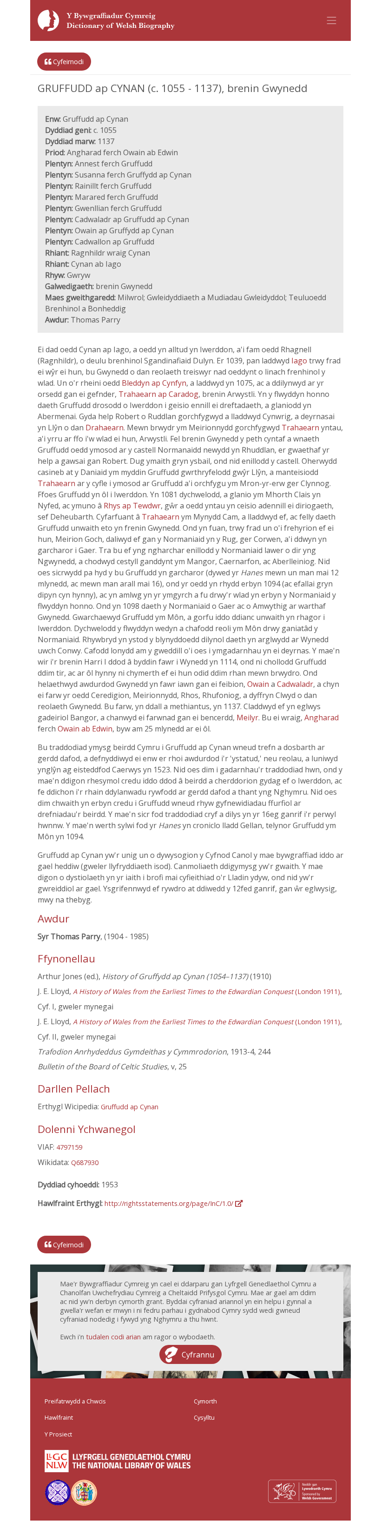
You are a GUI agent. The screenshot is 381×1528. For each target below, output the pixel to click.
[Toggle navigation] (332, 20)
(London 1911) (206, 991)
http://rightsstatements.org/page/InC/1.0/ (170, 1203)
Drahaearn (104, 427)
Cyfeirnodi (67, 61)
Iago (300, 361)
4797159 (69, 1147)
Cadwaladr (295, 684)
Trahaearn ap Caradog (158, 394)
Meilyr (247, 717)
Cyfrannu (198, 1354)
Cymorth (205, 1401)
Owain (259, 684)
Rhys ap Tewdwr (132, 506)
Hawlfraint (59, 1417)
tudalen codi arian (113, 1336)
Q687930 (85, 1162)
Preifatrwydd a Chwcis (75, 1401)
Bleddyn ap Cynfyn (154, 383)
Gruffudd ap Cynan (129, 1106)
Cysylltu (204, 1417)
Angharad (321, 717)
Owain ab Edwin (85, 729)
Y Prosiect (58, 1434)
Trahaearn (301, 427)
